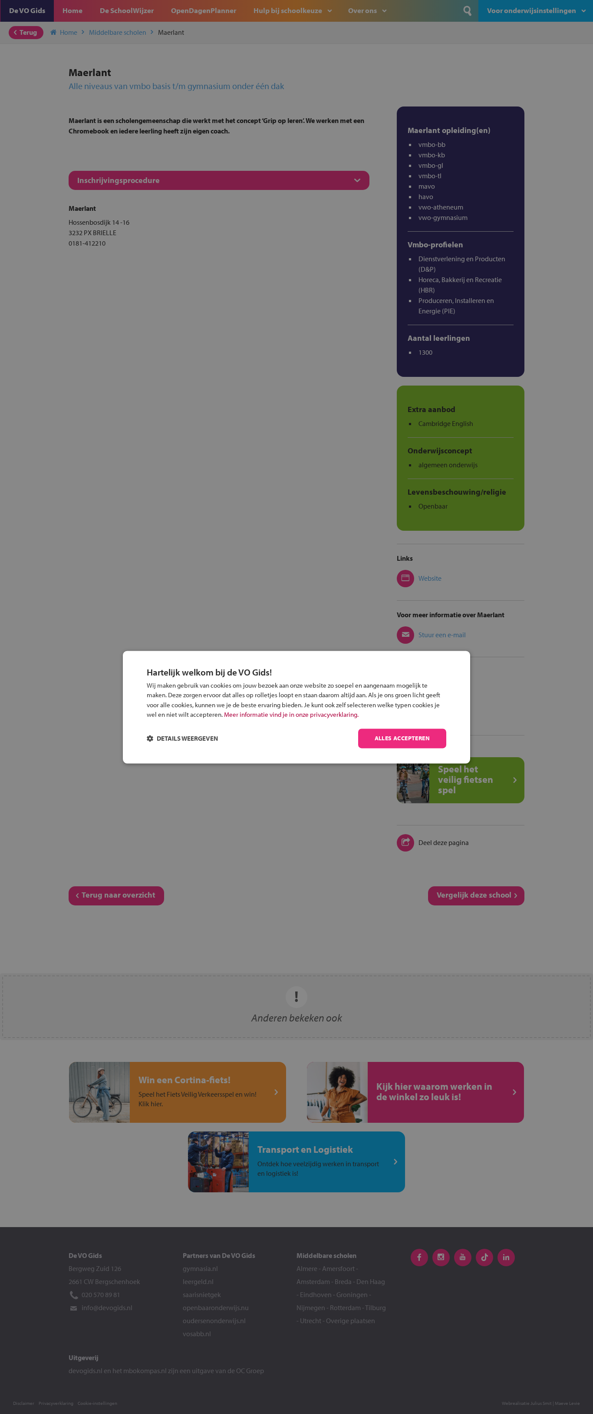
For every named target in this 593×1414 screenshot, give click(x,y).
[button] (182, 738)
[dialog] (296, 707)
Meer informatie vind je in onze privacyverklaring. (291, 715)
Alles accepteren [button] (402, 738)
